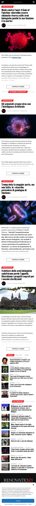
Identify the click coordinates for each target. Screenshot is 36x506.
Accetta (18, 501)
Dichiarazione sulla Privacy (21, 504)
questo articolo (22, 228)
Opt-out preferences (9, 504)
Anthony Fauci (16, 57)
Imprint (30, 504)
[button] (33, 485)
